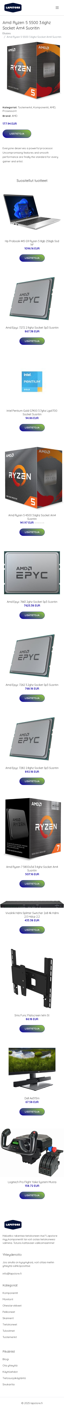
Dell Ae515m (32, 1098)
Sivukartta (9, 1384)
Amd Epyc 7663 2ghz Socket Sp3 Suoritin (32, 601)
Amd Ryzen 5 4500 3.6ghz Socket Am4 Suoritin (32, 517)
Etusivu (7, 33)
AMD (52, 107)
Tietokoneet (10, 1324)
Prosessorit (10, 111)
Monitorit (8, 1299)
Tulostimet (9, 1330)
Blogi (6, 1359)
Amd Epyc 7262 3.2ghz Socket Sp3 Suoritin (32, 685)
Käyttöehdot (10, 1371)
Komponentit (41, 107)
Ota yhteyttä (10, 1365)
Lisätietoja (17, 133)
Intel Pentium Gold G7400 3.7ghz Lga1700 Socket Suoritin (32, 412)
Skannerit (8, 1318)
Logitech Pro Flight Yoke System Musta (32, 1182)
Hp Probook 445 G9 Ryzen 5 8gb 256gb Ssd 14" (32, 242)
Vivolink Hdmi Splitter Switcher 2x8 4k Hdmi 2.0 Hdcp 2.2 (32, 914)
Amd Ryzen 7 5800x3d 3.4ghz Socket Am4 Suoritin (32, 868)
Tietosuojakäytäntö (14, 1378)
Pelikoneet (9, 1311)
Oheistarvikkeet (12, 1305)
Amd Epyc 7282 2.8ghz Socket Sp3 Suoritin (32, 768)
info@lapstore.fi (12, 1273)
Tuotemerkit (25, 107)
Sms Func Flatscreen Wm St (32, 1015)
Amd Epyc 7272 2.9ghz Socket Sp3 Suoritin (32, 327)
